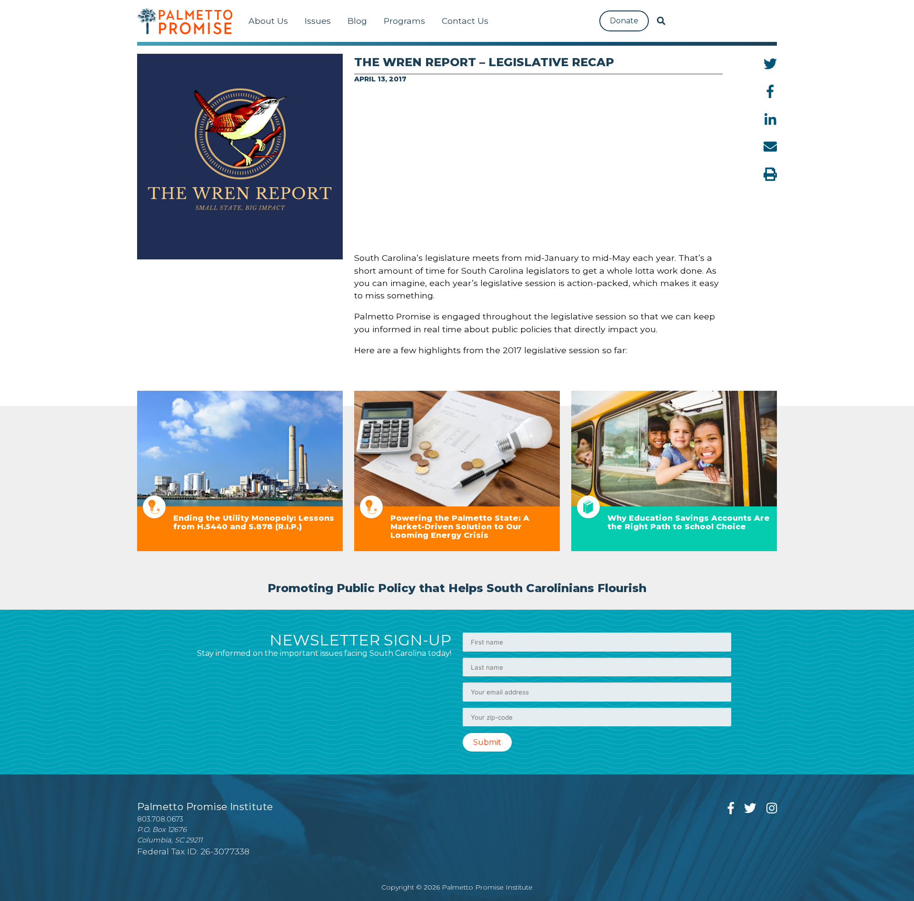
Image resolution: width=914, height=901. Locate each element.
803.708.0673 (160, 819)
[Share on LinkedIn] (770, 119)
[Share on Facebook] (770, 91)
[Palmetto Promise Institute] (184, 21)
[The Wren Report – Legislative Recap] (240, 156)
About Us (268, 21)
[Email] (770, 147)
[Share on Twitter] (770, 64)
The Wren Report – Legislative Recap (484, 62)
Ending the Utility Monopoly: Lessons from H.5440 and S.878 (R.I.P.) (253, 522)
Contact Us (465, 21)
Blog (357, 21)
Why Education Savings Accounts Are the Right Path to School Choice (688, 522)
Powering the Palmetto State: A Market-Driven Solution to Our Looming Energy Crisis (459, 527)
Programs (404, 21)
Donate (624, 20)
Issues (318, 21)
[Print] (770, 174)
